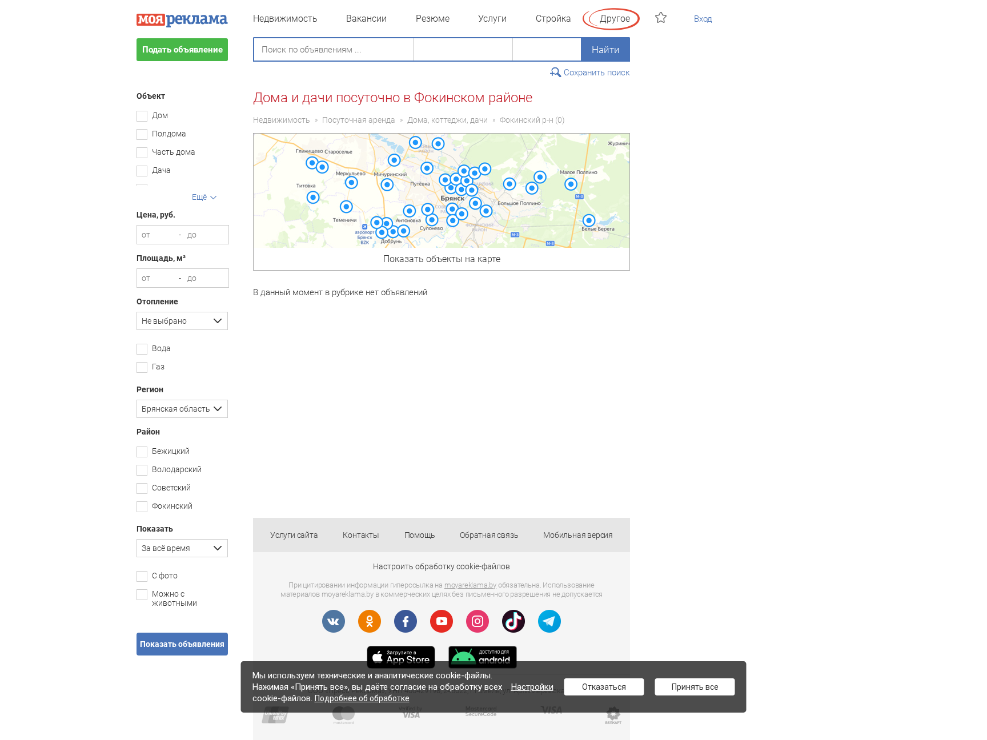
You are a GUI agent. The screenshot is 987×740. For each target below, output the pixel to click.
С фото (165, 575)
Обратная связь (489, 535)
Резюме (433, 18)
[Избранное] (662, 17)
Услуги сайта (294, 535)
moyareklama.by (470, 585)
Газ (158, 366)
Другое (615, 18)
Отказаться (604, 686)
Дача (161, 170)
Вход (703, 19)
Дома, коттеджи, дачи (447, 119)
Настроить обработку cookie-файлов (441, 566)
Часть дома (173, 151)
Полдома (169, 133)
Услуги (492, 18)
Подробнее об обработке (362, 698)
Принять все (695, 686)
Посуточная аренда (358, 119)
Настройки (532, 687)
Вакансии (366, 18)
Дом (160, 115)
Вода (161, 348)
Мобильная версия (578, 535)
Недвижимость (285, 18)
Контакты (361, 535)
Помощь (419, 535)
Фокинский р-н (526, 119)
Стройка (553, 18)
